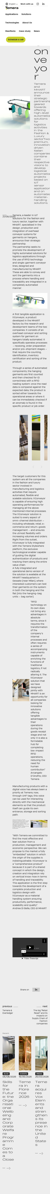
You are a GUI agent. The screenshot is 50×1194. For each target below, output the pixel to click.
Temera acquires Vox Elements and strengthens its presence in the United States (41, 1113)
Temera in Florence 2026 (25, 1089)
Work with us (27, 4)
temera (11, 8)
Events (23, 1074)
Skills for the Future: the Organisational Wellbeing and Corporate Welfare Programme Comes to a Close (8, 1120)
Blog (6, 1074)
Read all (20, 1105)
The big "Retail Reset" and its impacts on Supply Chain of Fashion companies (39, 1017)
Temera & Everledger (8, 1011)
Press (39, 1074)
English (12, 4)
